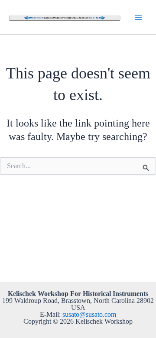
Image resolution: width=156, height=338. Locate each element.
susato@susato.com (89, 314)
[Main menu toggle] (138, 17)
